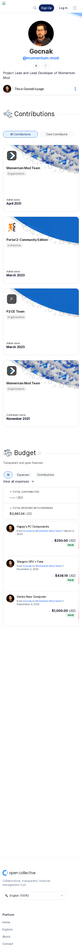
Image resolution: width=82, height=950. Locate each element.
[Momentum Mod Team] (11, 155)
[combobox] (34, 896)
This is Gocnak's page (29, 89)
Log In (63, 8)
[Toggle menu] (74, 8)
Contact (7, 943)
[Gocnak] (8, 89)
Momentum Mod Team (48, 530)
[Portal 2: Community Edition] (11, 227)
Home (6, 922)
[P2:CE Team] (11, 299)
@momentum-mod (41, 58)
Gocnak (27, 530)
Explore (7, 929)
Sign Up (46, 8)
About (6, 936)
